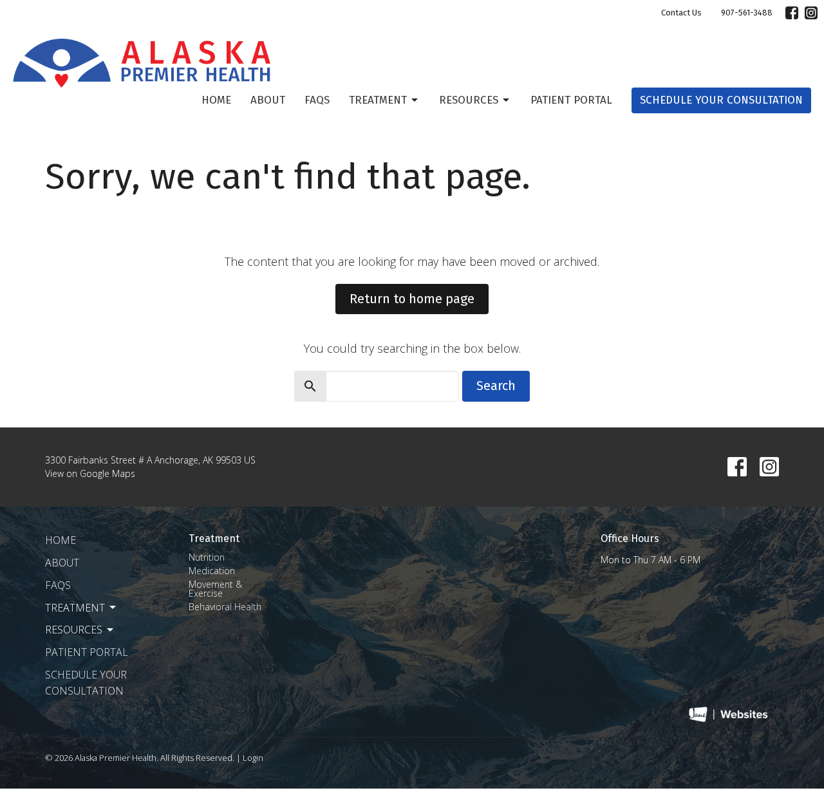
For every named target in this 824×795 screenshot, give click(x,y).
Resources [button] (73, 629)
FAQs (317, 100)
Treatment (378, 100)
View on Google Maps (90, 473)
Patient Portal (571, 100)
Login (253, 757)
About (267, 100)
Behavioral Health (225, 607)
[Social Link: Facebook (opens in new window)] (791, 12)
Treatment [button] (75, 608)
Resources (468, 100)
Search (496, 385)
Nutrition (207, 557)
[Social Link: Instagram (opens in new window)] (811, 12)
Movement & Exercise (215, 588)
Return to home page (412, 298)
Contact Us (681, 12)
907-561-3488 (746, 12)
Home (216, 100)
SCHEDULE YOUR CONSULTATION (721, 100)
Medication (212, 571)
